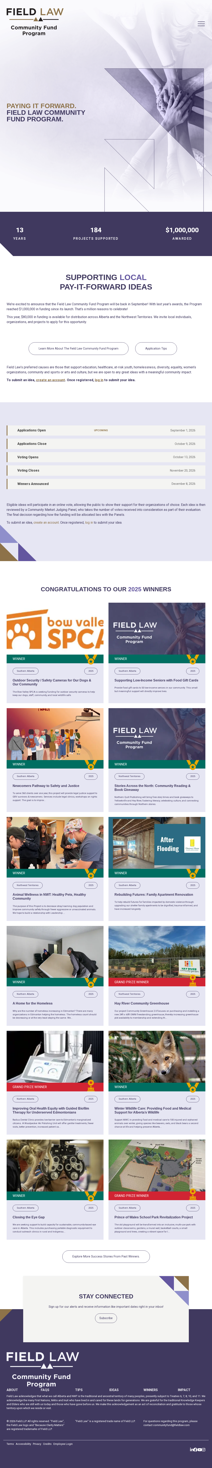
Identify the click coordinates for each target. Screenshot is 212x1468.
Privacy (37, 1443)
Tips (79, 1390)
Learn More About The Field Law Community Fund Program (78, 348)
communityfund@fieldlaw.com (171, 1425)
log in (99, 380)
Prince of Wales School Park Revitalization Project (153, 1217)
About (12, 1390)
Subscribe (106, 1318)
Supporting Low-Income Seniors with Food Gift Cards (156, 680)
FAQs (45, 1390)
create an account (50, 380)
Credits (47, 1443)
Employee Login (63, 1443)
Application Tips (156, 348)
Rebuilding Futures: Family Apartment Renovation (153, 894)
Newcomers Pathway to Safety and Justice (46, 786)
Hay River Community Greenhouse (141, 1003)
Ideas (114, 1390)
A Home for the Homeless (33, 1003)
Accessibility (23, 1443)
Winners (150, 1390)
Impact (184, 1390)
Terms (10, 1443)
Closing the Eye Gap (29, 1217)
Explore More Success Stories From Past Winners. (106, 1256)
